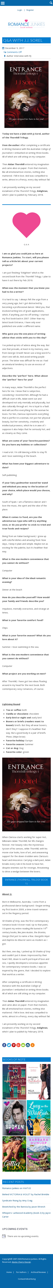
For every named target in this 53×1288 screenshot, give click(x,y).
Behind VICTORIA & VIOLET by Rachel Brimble (25, 1194)
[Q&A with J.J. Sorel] (26, 94)
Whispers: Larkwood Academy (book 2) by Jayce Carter (26, 1214)
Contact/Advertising (26, 1279)
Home (9, 1272)
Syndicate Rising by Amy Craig (17, 1200)
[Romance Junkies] (26, 23)
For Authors (21, 1272)
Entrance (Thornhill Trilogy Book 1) (26, 881)
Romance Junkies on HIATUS (16, 1188)
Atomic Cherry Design (21, 1262)
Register (30, 10)
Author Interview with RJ (19, 55)
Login (19, 10)
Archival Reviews (38, 1272)
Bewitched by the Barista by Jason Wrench (23, 1206)
